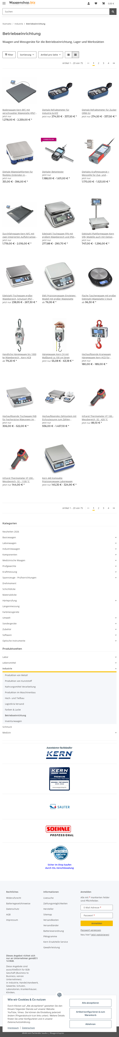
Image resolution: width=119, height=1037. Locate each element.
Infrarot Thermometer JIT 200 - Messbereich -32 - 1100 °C (18, 480)
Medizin (6, 732)
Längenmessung (11, 606)
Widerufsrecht (13, 897)
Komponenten (9, 554)
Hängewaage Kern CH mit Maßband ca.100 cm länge (56, 356)
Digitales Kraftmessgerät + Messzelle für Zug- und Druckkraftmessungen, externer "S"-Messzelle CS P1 (98, 173)
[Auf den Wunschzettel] (71, 140)
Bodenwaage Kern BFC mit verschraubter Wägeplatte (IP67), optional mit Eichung (19, 111)
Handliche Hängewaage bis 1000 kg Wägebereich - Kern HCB (19, 356)
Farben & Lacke (13, 709)
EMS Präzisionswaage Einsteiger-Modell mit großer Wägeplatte (59, 297)
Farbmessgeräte (10, 612)
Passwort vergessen (91, 930)
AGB (8, 914)
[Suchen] (113, 11)
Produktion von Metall (16, 675)
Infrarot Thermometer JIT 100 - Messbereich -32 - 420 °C (97, 418)
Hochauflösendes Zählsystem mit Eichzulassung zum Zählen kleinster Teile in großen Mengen (59, 418)
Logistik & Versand (14, 703)
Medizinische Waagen (13, 560)
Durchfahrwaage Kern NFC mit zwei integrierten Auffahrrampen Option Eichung (19, 235)
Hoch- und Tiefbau (14, 698)
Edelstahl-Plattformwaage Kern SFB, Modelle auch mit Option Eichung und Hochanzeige (98, 235)
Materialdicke (9, 594)
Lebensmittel (9, 662)
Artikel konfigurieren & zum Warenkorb (90, 1013)
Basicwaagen (9, 537)
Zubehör (6, 629)
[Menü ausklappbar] (4, 2)
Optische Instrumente (13, 640)
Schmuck (7, 726)
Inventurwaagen (13, 721)
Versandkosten (51, 919)
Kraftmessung (9, 571)
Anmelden (96, 923)
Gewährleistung (51, 947)
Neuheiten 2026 (10, 531)
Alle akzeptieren (90, 1002)
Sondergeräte (9, 623)
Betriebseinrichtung (15, 715)
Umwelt (6, 617)
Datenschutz (28, 1027)
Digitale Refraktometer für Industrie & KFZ (55, 111)
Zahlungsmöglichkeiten (55, 903)
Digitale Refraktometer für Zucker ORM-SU (99, 111)
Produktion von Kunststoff (18, 680)
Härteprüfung (9, 600)
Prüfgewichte (9, 566)
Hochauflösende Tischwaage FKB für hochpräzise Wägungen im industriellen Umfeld (19, 418)
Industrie (7, 668)
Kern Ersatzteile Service (55, 941)
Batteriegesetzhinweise (18, 903)
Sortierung (25, 54)
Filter (10, 54)
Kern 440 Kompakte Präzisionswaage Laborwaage (57, 480)
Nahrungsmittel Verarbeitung (20, 686)
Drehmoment (9, 583)
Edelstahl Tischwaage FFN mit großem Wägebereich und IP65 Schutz (58, 235)
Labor (5, 657)
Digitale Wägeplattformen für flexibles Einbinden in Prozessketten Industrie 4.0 (17, 173)
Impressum (13, 1027)
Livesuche (48, 897)
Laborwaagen (9, 543)
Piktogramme (50, 936)
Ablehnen (90, 1024)
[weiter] (114, 63)
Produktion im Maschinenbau (20, 692)
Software (7, 634)
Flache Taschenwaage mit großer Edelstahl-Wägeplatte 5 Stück (99, 297)
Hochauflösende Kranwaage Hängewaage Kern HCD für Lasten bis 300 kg (96, 356)
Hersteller (48, 908)
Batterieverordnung (53, 930)
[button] (88, 3)
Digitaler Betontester (53, 171)
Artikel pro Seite (49, 54)
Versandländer (51, 925)
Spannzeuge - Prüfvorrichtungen (19, 577)
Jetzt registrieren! (100, 934)
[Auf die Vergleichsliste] (63, 140)
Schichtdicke (8, 589)
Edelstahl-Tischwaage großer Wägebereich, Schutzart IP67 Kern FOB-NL (17, 297)
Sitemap (47, 914)
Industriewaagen (11, 548)
